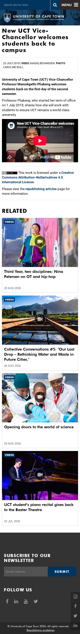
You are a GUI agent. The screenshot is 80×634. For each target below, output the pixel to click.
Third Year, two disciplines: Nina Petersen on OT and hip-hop (33, 274)
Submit (62, 572)
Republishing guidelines (40, 630)
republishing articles (41, 189)
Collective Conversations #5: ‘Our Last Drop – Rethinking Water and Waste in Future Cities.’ (39, 354)
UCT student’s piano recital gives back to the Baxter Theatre (38, 507)
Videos (9, 221)
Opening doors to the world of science (39, 427)
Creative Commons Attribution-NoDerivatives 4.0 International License (38, 177)
